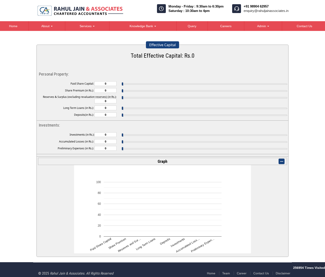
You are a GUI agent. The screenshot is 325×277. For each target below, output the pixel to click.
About (45, 26)
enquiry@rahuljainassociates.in (266, 11)
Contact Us (261, 273)
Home (211, 273)
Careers (225, 26)
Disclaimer (283, 273)
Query (192, 26)
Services (86, 26)
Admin (262, 26)
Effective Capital (162, 44)
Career (242, 273)
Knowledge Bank (142, 26)
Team (226, 273)
